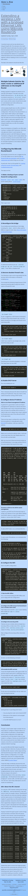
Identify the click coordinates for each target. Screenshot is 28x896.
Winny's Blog (7, 2)
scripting (23, 163)
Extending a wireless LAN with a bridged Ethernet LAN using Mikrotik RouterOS (12, 23)
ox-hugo (14, 884)
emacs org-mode (6, 884)
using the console (5, 165)
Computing (4, 39)
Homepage (6, 4)
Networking (12, 39)
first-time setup (15, 165)
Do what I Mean (12, 760)
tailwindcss (11, 886)
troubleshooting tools (6, 167)
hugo (19, 884)
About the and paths (11, 179)
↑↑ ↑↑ (14, 894)
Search (4, 8)
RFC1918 (3, 423)
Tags (3, 9)
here (7, 279)
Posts (3, 6)
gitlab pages (19, 886)
